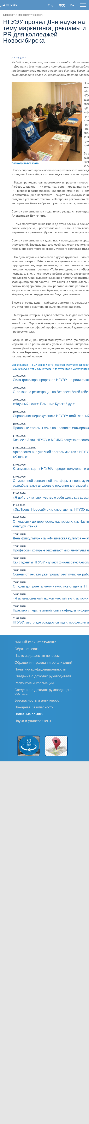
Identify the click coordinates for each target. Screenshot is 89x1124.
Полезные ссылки (28, 714)
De (72, 5)
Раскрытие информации (34, 683)
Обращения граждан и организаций (43, 662)
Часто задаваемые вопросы (37, 655)
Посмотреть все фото (25, 163)
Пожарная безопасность (34, 707)
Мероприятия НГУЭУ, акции (28, 364)
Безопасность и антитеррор (36, 700)
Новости (38, 14)
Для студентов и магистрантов (71, 369)
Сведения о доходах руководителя (42, 676)
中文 (62, 5)
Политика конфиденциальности (40, 669)
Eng (50, 5)
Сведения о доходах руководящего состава (42, 691)
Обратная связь (27, 649)
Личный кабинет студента (35, 642)
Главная (8, 14)
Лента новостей (55, 364)
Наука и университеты (32, 721)
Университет (23, 14)
